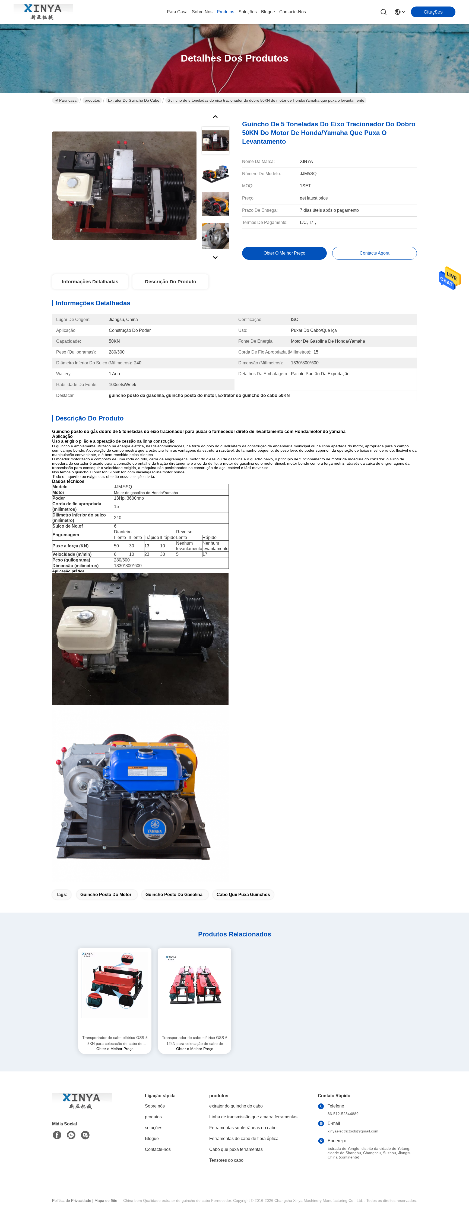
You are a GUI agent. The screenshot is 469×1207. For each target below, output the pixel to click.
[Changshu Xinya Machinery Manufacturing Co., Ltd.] (43, 12)
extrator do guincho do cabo (133, 100)
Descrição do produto (170, 281)
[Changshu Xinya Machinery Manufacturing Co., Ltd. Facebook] (57, 1135)
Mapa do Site (105, 1200)
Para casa (177, 11)
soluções (248, 11)
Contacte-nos (292, 11)
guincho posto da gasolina (173, 894)
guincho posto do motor (105, 894)
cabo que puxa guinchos (243, 894)
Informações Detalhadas (90, 281)
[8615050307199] (71, 1135)
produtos (225, 11)
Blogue (268, 11)
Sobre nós (202, 11)
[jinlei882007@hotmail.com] (85, 1135)
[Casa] (82, 1108)
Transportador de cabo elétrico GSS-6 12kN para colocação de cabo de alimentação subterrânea (194, 1041)
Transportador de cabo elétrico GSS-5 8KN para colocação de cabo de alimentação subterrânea (115, 1041)
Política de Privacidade (71, 1200)
